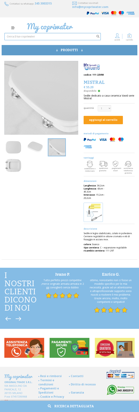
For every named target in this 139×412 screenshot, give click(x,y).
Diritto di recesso (83, 384)
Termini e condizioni (46, 382)
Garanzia (77, 392)
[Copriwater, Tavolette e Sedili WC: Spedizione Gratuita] (81, 28)
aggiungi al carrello (103, 119)
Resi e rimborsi (51, 376)
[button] (129, 38)
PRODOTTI (69, 50)
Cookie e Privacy (52, 397)
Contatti (77, 376)
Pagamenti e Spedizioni (48, 390)
